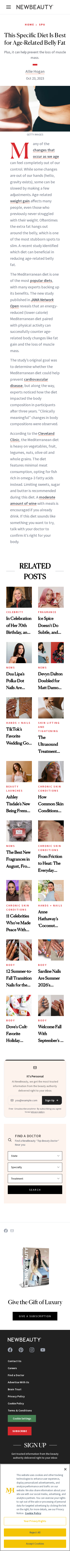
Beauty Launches (14, 788)
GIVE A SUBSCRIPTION (35, 1316)
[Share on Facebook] (6, 1231)
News (10, 667)
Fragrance (47, 612)
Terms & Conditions (20, 1410)
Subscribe (19, 1431)
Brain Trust (14, 1389)
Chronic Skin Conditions (49, 788)
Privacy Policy (16, 1396)
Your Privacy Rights (35, 1521)
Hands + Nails (18, 723)
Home (29, 24)
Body (10, 965)
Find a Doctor (16, 1375)
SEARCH (35, 1189)
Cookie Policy (16, 1403)
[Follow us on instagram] (32, 1350)
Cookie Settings (22, 1418)
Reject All (35, 1532)
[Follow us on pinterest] (21, 1350)
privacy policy (38, 1111)
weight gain (20, 200)
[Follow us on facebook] (10, 1350)
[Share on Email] (12, 1231)
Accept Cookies (35, 1543)
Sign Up (49, 1100)
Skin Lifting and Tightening (49, 727)
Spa (42, 24)
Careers (12, 1368)
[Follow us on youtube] (42, 1350)
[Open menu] (8, 7)
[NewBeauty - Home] (35, 7)
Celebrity (14, 612)
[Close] (65, 1469)
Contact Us (14, 1361)
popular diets (41, 280)
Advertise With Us (18, 1382)
